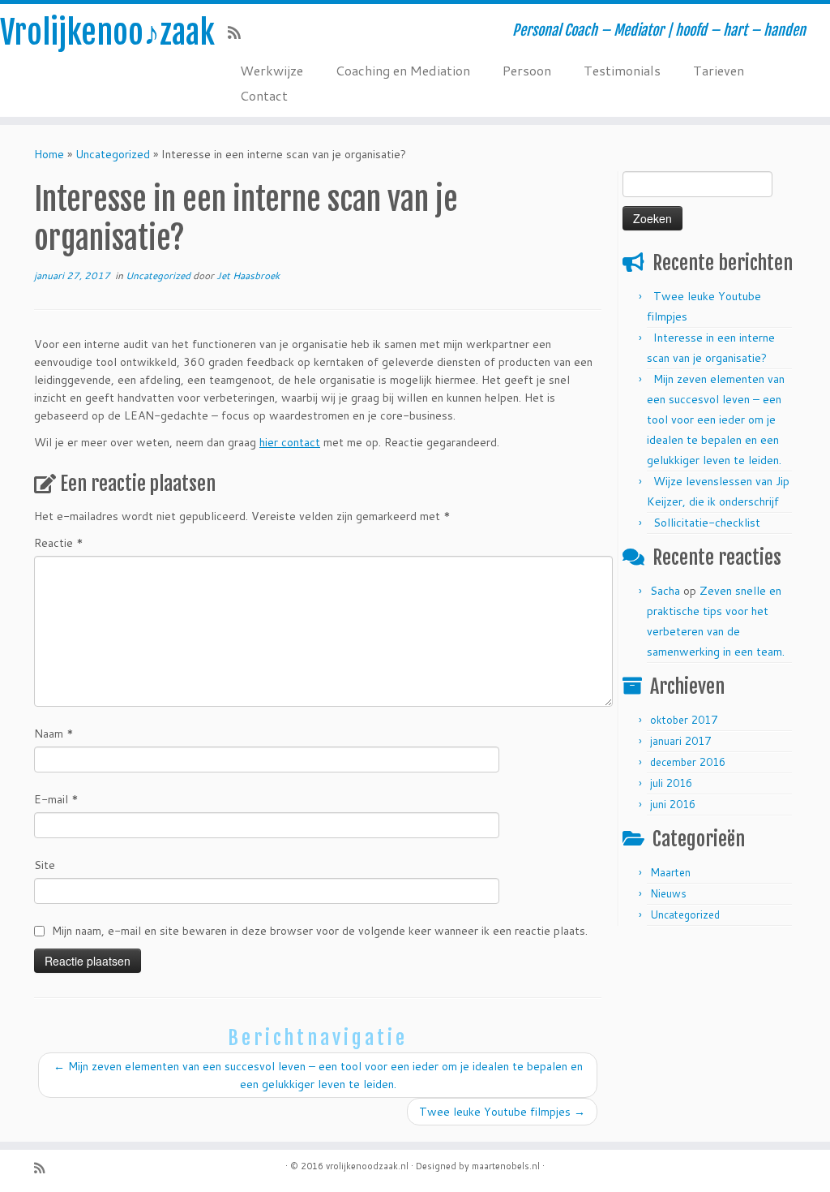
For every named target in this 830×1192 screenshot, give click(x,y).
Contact (264, 95)
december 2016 (687, 762)
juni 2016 (672, 804)
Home (49, 154)
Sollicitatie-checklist (706, 522)
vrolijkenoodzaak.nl (367, 1166)
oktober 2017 (683, 719)
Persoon (527, 70)
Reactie (58, 543)
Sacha (665, 591)
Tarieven (718, 70)
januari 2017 (680, 741)
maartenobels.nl (506, 1166)
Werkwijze (271, 70)
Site (44, 865)
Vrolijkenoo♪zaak (97, 32)
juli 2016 (671, 783)
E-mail (56, 799)
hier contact (289, 442)
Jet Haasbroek (248, 275)
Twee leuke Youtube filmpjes (502, 1112)
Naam (54, 733)
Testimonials (622, 70)
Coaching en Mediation (403, 70)
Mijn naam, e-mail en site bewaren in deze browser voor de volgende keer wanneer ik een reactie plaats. (320, 931)
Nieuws (668, 893)
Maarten (670, 872)
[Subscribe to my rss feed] (239, 32)
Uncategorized (112, 154)
